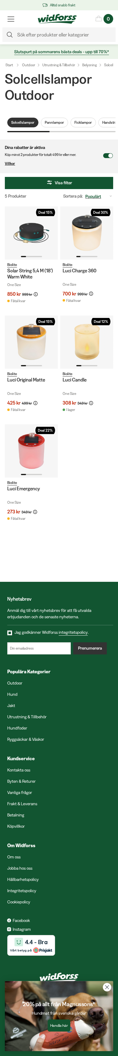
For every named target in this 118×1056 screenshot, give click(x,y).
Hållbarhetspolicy (23, 879)
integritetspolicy (73, 632)
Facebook (21, 920)
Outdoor (28, 65)
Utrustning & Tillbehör (58, 65)
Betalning (15, 815)
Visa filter (63, 182)
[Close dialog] (107, 987)
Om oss (14, 857)
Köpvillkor (16, 826)
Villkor (10, 163)
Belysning (89, 65)
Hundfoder (17, 728)
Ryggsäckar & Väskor (25, 739)
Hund (12, 694)
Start (9, 65)
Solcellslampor (22, 122)
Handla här (59, 1025)
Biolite (12, 264)
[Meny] (11, 19)
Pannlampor (54, 122)
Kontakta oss (18, 770)
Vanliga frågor (19, 792)
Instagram (22, 929)
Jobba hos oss (19, 868)
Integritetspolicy (21, 890)
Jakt (11, 705)
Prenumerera (90, 648)
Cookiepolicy (18, 902)
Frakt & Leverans (22, 803)
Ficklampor (83, 122)
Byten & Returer (21, 781)
